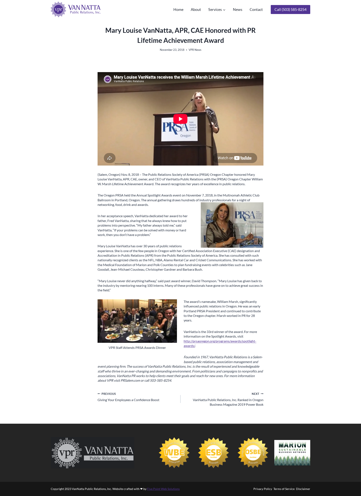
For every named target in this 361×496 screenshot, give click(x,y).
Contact (256, 9)
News (237, 9)
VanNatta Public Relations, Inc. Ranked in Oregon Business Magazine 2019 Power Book (228, 399)
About (196, 9)
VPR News (195, 49)
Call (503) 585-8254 (290, 9)
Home (178, 9)
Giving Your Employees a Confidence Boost (128, 397)
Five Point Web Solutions (163, 489)
